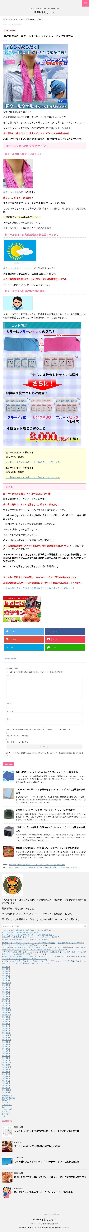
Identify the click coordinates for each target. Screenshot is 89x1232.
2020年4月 (6, 1026)
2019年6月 (6, 1049)
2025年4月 (6, 967)
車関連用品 (6, 1100)
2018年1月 (6, 1088)
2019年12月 (6, 1035)
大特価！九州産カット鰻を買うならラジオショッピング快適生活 (47, 848)
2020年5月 (6, 1024)
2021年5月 (6, 999)
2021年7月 (6, 994)
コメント (11, 676)
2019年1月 (6, 1060)
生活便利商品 (7, 1096)
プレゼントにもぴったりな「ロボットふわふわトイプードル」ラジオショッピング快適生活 (37, 961)
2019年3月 (6, 1056)
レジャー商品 (7, 1109)
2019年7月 (6, 1047)
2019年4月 (6, 1053)
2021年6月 (6, 996)
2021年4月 (6, 1001)
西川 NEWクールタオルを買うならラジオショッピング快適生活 (47, 772)
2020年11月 (6, 1012)
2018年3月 (6, 1083)
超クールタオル (63, 128)
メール (10, 711)
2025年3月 (6, 969)
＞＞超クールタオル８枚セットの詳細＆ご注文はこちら (33, 477)
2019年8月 (6, 1044)
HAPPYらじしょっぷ (44, 12)
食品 (3, 1107)
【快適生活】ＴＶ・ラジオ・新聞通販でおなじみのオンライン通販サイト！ (40, 588)
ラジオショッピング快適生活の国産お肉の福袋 (20, 933)
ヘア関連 (5, 1102)
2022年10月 (6, 983)
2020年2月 (6, 1031)
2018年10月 (6, 1067)
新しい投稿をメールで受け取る (17, 742)
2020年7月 (6, 1021)
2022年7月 (6, 987)
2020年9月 (6, 1017)
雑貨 (3, 1116)
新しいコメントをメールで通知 (17, 736)
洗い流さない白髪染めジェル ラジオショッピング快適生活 (25, 939)
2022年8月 (6, 985)
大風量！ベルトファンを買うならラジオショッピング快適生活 (46, 810)
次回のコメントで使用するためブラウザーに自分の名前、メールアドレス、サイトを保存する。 (39, 729)
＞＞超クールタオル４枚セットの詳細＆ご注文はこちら (33, 462)
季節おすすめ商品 (10, 658)
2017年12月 (6, 1090)
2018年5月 (6, 1078)
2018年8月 (6, 1072)
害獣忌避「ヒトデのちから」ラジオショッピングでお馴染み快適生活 (28, 943)
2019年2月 (6, 1058)
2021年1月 (6, 1008)
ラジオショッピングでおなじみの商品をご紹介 (44, 1224)
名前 (9, 703)
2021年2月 (6, 1005)
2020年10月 (6, 1015)
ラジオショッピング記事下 (51, 1214)
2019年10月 (6, 1040)
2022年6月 (6, 989)
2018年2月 (6, 1085)
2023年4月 (6, 978)
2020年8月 (6, 1019)
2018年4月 (6, 1081)
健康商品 (5, 1112)
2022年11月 (6, 980)
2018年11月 (6, 1065)
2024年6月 (6, 976)
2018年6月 (6, 1076)
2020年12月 (6, 1010)
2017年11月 (6, 1092)
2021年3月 (6, 1003)
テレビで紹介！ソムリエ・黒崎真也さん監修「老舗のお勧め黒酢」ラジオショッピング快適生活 (44, 867)
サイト (9, 719)
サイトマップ (37, 1214)
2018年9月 (6, 1069)
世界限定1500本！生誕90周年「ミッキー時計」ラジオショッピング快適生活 (37, 865)
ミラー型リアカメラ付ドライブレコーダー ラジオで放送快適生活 (28, 935)
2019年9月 (6, 1042)
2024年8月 (6, 973)
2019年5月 (6, 1051)
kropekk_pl (17, 263)
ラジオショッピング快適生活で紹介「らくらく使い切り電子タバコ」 (28, 930)
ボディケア (6, 1114)
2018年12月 (6, 1063)
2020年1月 (6, 1033)
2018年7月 (6, 1074)
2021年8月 (6, 992)
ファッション (7, 1105)
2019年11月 (6, 1037)
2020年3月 (6, 1028)
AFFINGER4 (65, 1227)
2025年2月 (6, 971)
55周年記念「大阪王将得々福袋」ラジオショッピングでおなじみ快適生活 (30, 937)
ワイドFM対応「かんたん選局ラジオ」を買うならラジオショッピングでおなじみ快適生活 (37, 947)
